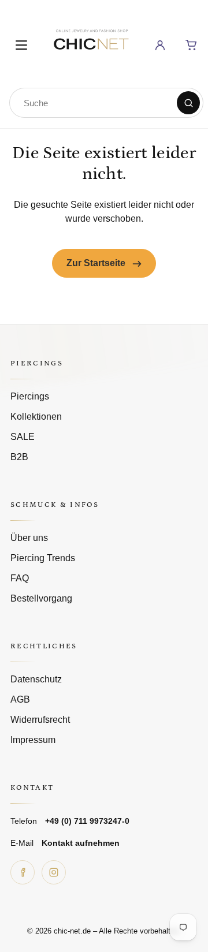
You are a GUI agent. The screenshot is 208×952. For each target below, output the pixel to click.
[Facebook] (22, 872)
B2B (19, 457)
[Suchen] (188, 102)
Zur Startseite (97, 263)
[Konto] (160, 45)
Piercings (29, 396)
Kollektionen (36, 416)
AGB (20, 699)
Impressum (32, 740)
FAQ (19, 578)
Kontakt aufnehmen (81, 843)
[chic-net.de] (91, 43)
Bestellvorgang (41, 598)
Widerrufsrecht (40, 720)
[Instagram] (54, 872)
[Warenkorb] (191, 45)
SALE (22, 437)
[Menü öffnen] (21, 45)
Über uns (29, 538)
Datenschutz (36, 679)
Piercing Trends (42, 558)
